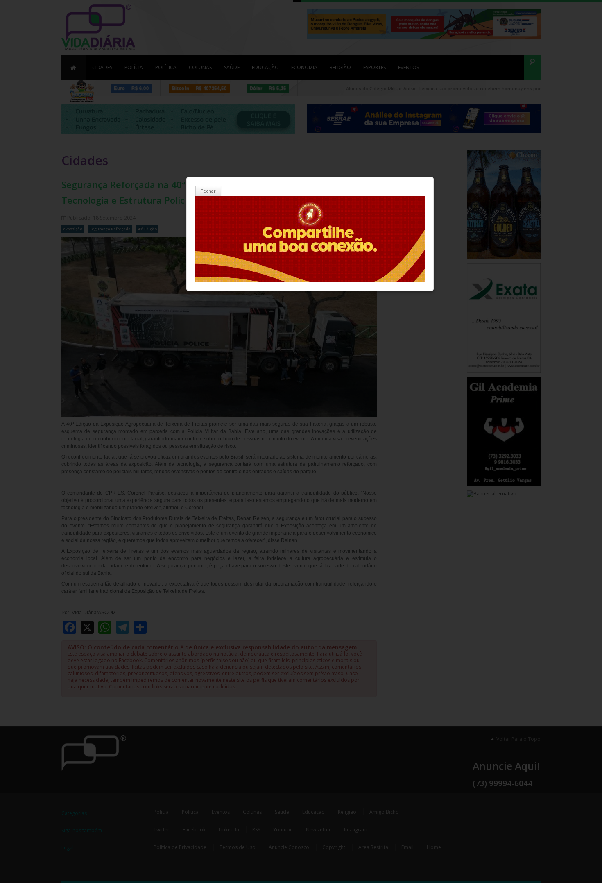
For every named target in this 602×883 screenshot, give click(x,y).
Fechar (208, 191)
